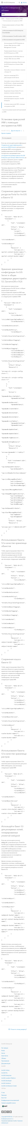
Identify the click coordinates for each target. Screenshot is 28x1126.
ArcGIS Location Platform (8, 1078)
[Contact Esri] (10, 1112)
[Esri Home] (4, 1106)
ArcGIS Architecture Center (9, 1086)
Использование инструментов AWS (12, 21)
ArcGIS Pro (4, 1073)
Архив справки (6, 133)
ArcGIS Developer (6, 1080)
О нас (3, 1092)
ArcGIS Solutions (6, 1083)
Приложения (5, 1061)
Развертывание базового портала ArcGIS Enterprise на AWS (13, 52)
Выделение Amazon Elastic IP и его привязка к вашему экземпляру (13, 92)
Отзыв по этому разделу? (19, 1029)
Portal (3, 1050)
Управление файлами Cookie (9, 1120)
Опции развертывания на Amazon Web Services (12, 26)
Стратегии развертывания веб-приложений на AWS (14, 111)
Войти (25, 2)
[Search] (19, 2)
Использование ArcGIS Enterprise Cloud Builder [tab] (12, 31)
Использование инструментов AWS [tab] (14, 39)
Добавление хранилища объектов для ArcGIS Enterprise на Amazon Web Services (14, 64)
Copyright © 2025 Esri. (7, 1116)
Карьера (4, 1095)
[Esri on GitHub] (8, 1112)
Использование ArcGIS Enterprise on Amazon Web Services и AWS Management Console (14, 45)
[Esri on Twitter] (2, 1112)
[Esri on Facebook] (5, 1112)
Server (3, 1053)
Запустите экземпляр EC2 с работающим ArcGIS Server (11, 76)
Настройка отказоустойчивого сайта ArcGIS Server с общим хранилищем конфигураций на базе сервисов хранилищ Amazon (14, 84)
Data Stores (4, 1056)
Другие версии (15, 130)
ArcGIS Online (5, 1070)
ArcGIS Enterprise (9, 2)
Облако (3, 1058)
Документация (5, 1063)
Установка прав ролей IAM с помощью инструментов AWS (14, 105)
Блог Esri (4, 1098)
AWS (2, 18)
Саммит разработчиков (8, 1103)
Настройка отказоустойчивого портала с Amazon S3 (14, 71)
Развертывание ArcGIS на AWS (14, 18)
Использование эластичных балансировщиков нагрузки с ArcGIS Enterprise (14, 98)
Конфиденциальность (7, 1118)
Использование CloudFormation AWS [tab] (15, 36)
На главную (4, 1048)
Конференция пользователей (10, 1100)
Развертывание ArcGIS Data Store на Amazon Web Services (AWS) (14, 57)
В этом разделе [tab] (6, 138)
